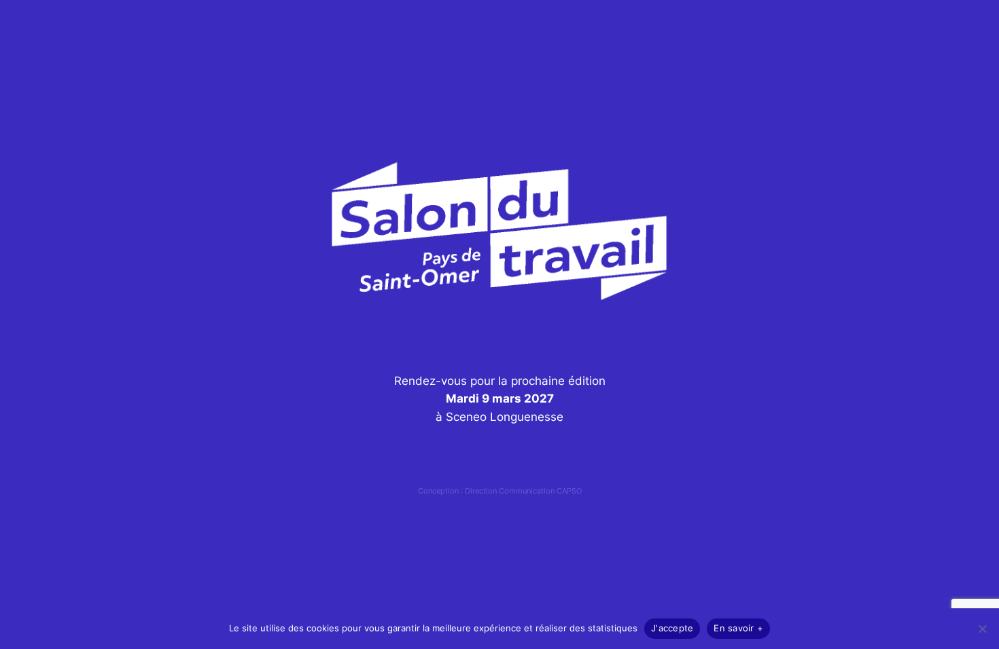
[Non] (982, 628)
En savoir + (738, 628)
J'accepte (672, 628)
